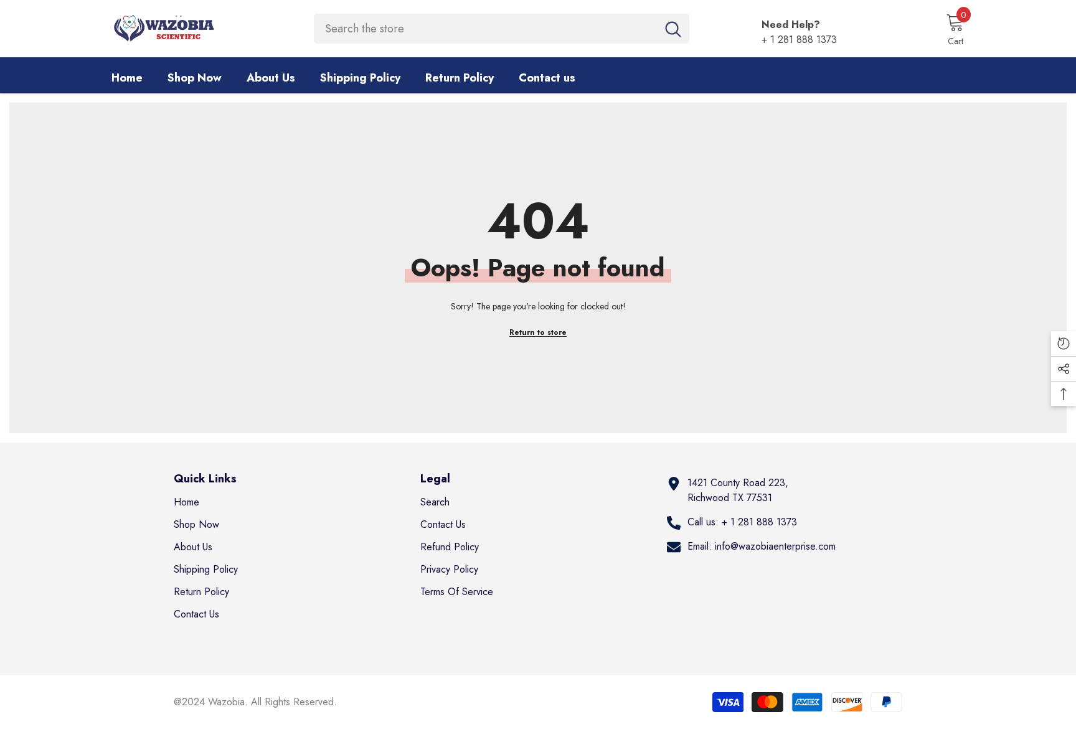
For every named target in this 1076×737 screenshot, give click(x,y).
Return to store (538, 332)
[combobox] (485, 29)
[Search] (501, 29)
